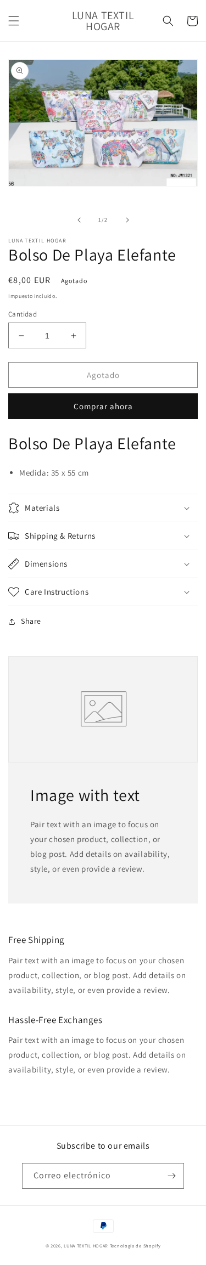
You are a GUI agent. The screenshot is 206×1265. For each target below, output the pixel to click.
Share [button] (31, 621)
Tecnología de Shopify (135, 1246)
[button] (14, 21)
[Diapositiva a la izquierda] (79, 220)
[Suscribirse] (171, 1176)
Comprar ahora (103, 406)
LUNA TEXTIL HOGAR (87, 1246)
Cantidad (22, 314)
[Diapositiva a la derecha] (127, 220)
